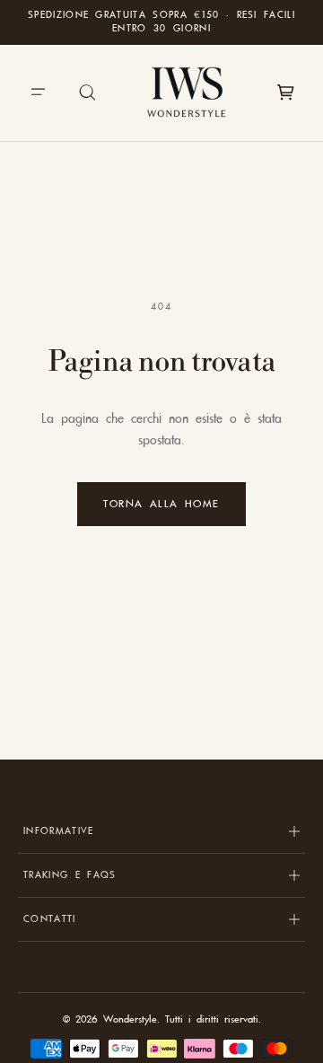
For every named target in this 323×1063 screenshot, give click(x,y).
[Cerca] (88, 92)
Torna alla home (161, 503)
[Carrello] (285, 92)
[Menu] (37, 92)
